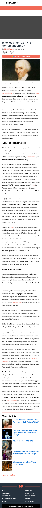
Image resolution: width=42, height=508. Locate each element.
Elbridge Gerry (24, 83)
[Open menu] (3, 3)
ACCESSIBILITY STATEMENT (9, 498)
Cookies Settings (29, 501)
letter (12, 227)
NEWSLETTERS (5, 493)
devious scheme (17, 302)
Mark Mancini (9, 49)
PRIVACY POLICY (29, 493)
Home (4, 475)
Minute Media (17, 506)
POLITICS (12, 475)
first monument (12, 400)
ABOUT (3, 490)
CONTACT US (28, 490)
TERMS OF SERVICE (30, 496)
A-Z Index (4, 501)
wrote (33, 185)
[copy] (14, 52)
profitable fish (31, 157)
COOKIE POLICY (6, 496)
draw (37, 93)
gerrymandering (7, 93)
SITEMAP (27, 498)
